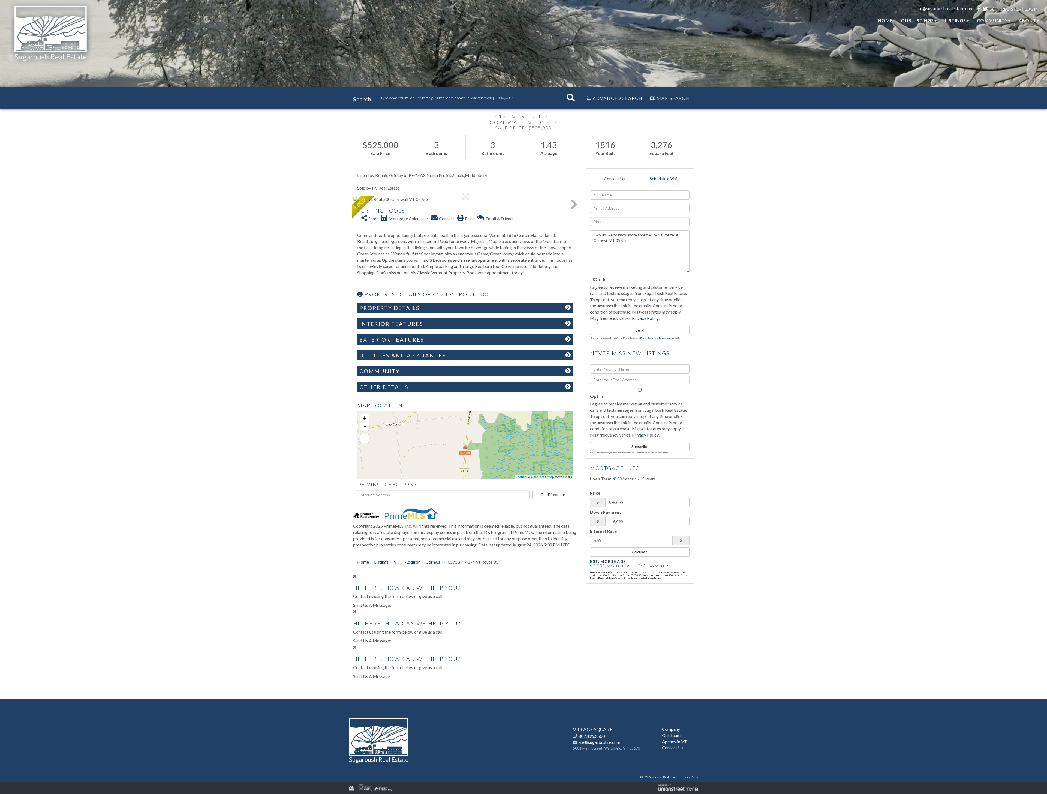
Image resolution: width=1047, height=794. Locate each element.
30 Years (624, 478)
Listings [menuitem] (955, 20)
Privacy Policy (645, 318)
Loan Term (601, 478)
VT (397, 561)
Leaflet (521, 477)
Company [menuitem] (671, 729)
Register (1011, 8)
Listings (381, 561)
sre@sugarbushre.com (599, 742)
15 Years (647, 478)
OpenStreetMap (542, 477)
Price (595, 492)
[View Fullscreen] (364, 438)
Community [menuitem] (992, 20)
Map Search (673, 98)
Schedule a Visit (664, 178)
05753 (454, 561)
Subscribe (639, 446)
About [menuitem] (1027, 20)
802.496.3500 (592, 736)
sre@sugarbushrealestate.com (945, 8)
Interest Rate (603, 531)
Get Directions (553, 494)
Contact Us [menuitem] (672, 747)
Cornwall (434, 561)
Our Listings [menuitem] (917, 20)
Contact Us (614, 178)
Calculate (640, 551)
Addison (412, 561)
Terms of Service (666, 337)
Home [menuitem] (885, 20)
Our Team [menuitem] (671, 735)
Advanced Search (618, 98)
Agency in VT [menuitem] (674, 741)
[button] (570, 98)
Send (640, 330)
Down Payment (605, 512)
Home (363, 561)
